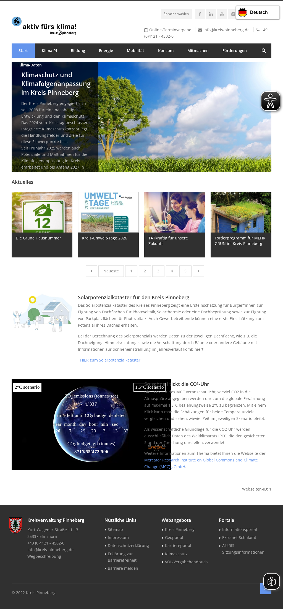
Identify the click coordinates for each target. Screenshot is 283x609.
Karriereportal (178, 545)
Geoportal (174, 537)
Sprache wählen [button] (176, 13)
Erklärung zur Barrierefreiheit (122, 557)
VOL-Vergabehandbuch (186, 561)
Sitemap (115, 529)
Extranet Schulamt (239, 537)
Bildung (78, 50)
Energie (106, 50)
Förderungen (234, 50)
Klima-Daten (30, 65)
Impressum (118, 537)
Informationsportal (239, 529)
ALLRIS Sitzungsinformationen (243, 548)
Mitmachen (198, 50)
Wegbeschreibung (44, 556)
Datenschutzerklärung (128, 545)
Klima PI (49, 50)
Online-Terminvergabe (170, 29)
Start (23, 50)
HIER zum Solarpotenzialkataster (109, 360)
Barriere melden (123, 568)
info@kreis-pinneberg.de (226, 29)
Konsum (166, 50)
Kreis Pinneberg (180, 529)
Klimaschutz (176, 553)
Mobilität (135, 50)
